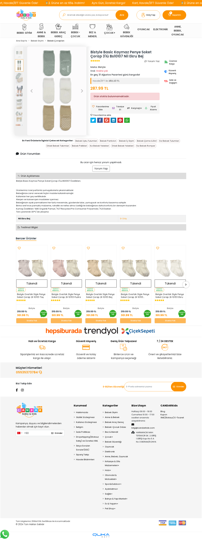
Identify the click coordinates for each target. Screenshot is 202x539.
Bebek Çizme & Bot (147, 140)
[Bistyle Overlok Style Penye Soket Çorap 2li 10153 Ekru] (170, 268)
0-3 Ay (123, 218)
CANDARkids (169, 405)
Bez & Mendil (111, 431)
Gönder (180, 386)
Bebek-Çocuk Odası (115, 427)
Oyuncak (109, 446)
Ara (122, 15)
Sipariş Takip (82, 454)
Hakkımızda (82, 412)
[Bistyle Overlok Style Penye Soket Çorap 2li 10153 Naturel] (135, 268)
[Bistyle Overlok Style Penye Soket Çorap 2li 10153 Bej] (100, 268)
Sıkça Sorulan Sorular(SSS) (83, 447)
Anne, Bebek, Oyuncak (116, 456)
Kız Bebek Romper (146, 145)
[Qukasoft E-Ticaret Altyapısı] (101, 535)
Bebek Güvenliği (113, 441)
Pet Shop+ (110, 508)
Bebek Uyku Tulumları (86, 140)
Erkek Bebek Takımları (58, 145)
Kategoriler (110, 405)
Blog (162, 411)
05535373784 (27, 372)
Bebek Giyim (111, 412)
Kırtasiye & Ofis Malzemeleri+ (112, 463)
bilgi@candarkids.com (143, 427)
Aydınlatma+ (111, 488)
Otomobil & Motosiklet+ (111, 477)
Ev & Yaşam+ (111, 503)
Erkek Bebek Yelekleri (123, 145)
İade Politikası (83, 431)
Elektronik (110, 451)
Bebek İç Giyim (126, 140)
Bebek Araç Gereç (114, 422)
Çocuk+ (109, 436)
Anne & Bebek (112, 417)
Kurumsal (80, 405)
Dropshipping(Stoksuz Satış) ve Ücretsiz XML (87, 438)
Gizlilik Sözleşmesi (85, 417)
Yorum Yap (101, 168)
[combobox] (19, 433)
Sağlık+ (109, 493)
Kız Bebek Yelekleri (99, 145)
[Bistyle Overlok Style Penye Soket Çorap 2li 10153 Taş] (31, 268)
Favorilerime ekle (102, 115)
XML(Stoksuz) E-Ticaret (172, 417)
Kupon (163, 414)
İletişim (79, 427)
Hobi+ (108, 470)
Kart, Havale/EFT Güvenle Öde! (153, 3)
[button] (148, 15)
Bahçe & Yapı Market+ (116, 498)
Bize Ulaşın (138, 405)
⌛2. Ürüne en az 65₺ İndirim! (65, 3)
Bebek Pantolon (108, 140)
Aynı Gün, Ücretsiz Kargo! (108, 3)
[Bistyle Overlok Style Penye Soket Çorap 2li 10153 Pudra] (66, 268)
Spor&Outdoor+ (113, 484)
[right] (186, 284)
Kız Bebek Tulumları (169, 140)
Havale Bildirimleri (85, 459)
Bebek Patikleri (79, 145)
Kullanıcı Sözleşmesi (86, 422)
